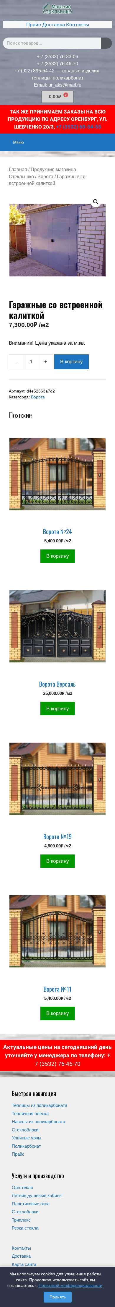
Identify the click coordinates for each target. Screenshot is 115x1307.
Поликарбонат (26, 1146)
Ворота (45, 176)
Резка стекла (25, 1227)
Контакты (77, 24)
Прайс (33, 24)
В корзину (71, 361)
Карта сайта (24, 1264)
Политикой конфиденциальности (70, 1285)
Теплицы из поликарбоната (39, 1105)
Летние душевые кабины (37, 1195)
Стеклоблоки (25, 1129)
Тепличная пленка (30, 1113)
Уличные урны (26, 1137)
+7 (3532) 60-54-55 (78, 127)
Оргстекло (22, 1187)
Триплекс (21, 1219)
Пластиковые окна (31, 1203)
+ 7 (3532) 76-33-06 (57, 56)
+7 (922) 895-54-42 (34, 70)
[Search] (106, 43)
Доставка (53, 24)
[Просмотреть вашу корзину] (107, 138)
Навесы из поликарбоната (38, 1121)
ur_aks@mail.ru (64, 84)
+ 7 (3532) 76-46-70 (57, 63)
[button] (96, 202)
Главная (18, 169)
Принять (58, 1297)
